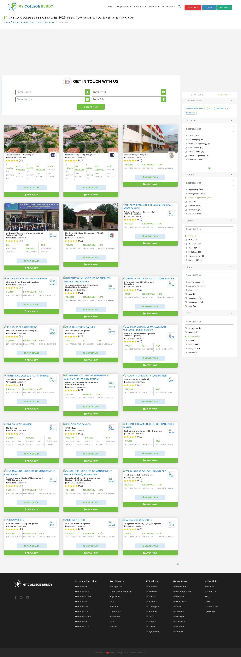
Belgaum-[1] (193, 332)
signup (224, 7)
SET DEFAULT (223, 95)
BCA (40, 22)
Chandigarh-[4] (194, 298)
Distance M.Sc (82, 626)
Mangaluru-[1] (194, 348)
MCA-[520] (192, 240)
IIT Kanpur (151, 621)
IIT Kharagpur (152, 606)
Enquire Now (91, 106)
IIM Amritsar (178, 596)
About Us (209, 586)
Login (208, 7)
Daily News (210, 611)
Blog (207, 596)
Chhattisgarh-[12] (195, 302)
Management (116, 586)
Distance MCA (82, 591)
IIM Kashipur (178, 616)
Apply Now (32, 194)
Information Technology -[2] (199, 143)
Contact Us (210, 591)
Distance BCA (81, 611)
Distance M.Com (83, 596)
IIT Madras (151, 596)
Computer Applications (23, 22)
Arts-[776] (192, 202)
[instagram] (21, 597)
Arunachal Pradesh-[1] (197, 286)
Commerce (115, 611)
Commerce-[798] (195, 210)
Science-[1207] (194, 206)
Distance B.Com (83, 616)
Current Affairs (212, 606)
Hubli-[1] (191, 340)
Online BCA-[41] (194, 248)
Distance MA (81, 601)
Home (7, 22)
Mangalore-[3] (194, 344)
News (207, 601)
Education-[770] (194, 214)
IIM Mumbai (178, 626)
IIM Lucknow (179, 621)
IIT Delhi (150, 616)
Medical (113, 626)
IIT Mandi (150, 626)
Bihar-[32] (192, 294)
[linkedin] (34, 597)
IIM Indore (177, 606)
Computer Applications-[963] (199, 198)
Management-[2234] (196, 193)
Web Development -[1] (197, 160)
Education (139, 6)
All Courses (167, 6)
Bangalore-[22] (194, 336)
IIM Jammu (178, 611)
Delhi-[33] (192, 306)
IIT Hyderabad (152, 631)
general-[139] (193, 135)
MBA (110, 6)
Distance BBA (81, 606)
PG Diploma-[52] (194, 252)
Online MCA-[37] (194, 244)
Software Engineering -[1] (198, 156)
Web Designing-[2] (195, 139)
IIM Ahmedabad (180, 586)
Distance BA (81, 621)
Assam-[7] (192, 290)
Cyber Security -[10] (196, 152)
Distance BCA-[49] (195, 260)
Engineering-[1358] (195, 189)
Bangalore (189, 113)
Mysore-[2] (192, 352)
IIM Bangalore (179, 601)
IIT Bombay (151, 611)
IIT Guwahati (152, 591)
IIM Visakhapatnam (182, 591)
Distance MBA (82, 586)
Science (153, 6)
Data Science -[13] (195, 148)
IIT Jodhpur (151, 601)
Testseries (193, 7)
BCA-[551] (192, 236)
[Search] (179, 6)
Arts (112, 601)
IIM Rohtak (178, 631)
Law (112, 621)
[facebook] (16, 597)
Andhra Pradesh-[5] (196, 282)
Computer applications (121, 591)
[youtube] (27, 597)
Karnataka (50, 22)
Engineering (123, 6)
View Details (32, 188)
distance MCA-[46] (196, 256)
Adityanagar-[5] (194, 328)
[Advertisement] (120, 54)
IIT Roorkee (151, 586)
